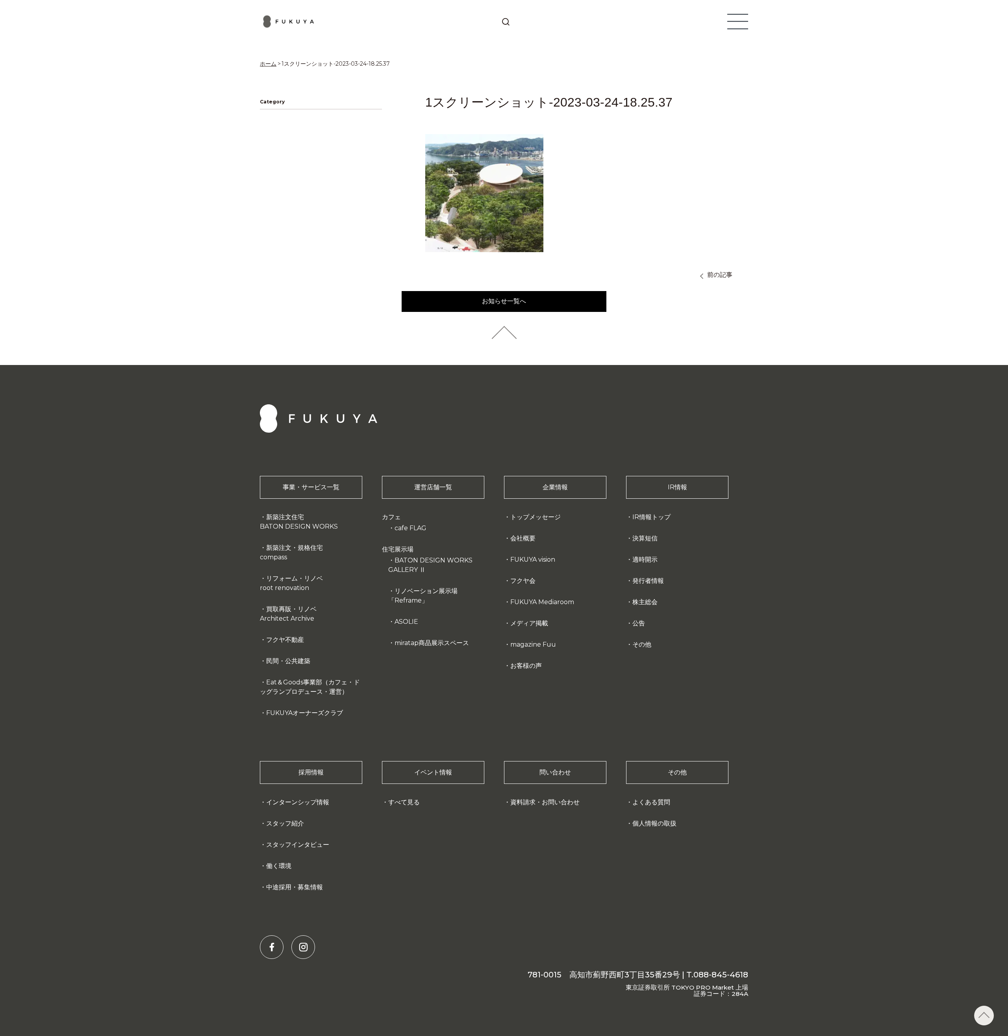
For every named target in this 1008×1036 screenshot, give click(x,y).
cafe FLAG (410, 528)
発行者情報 (648, 580)
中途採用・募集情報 (294, 887)
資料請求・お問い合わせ (545, 802)
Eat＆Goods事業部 (310, 686)
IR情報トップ (651, 517)
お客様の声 (526, 665)
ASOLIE (406, 621)
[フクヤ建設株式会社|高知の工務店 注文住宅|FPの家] (289, 21)
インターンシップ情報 (297, 802)
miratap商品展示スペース (432, 643)
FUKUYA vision (532, 559)
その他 (641, 644)
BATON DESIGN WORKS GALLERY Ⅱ (430, 565)
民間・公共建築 (288, 661)
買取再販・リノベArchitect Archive (288, 613)
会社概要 (523, 538)
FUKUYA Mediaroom (542, 602)
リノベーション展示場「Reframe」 (423, 595)
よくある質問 (651, 802)
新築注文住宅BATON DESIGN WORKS (299, 521)
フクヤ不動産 (285, 639)
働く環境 (278, 866)
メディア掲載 (529, 623)
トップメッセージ (535, 517)
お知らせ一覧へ (504, 301)
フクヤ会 (523, 580)
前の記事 (719, 274)
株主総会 (645, 602)
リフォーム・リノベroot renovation (291, 583)
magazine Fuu (533, 644)
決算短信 (645, 538)
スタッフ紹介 (285, 823)
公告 (638, 623)
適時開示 (645, 559)
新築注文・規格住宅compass (291, 552)
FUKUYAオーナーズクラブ (304, 713)
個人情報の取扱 (654, 823)
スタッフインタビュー (297, 844)
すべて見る (404, 802)
